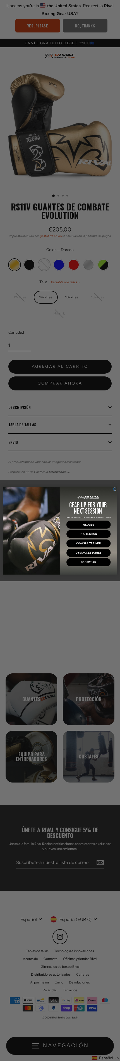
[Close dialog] (114, 489)
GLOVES (88, 524)
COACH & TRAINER (88, 543)
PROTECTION (88, 533)
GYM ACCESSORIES (88, 552)
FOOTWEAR (88, 562)
